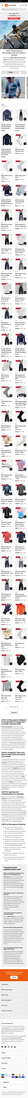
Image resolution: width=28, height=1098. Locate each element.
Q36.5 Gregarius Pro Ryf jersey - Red (6, 547)
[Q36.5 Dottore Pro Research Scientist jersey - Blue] (21, 537)
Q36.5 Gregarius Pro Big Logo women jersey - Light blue (20, 524)
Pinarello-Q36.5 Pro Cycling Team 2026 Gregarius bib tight (20, 126)
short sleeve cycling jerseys (17, 742)
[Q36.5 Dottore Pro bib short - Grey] (21, 264)
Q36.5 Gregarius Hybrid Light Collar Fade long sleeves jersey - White (21, 403)
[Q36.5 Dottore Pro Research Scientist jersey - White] (21, 239)
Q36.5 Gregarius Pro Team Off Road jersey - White (7, 644)
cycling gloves (20, 817)
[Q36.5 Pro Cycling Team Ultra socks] (21, 140)
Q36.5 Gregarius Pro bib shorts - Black (20, 298)
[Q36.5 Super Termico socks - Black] (21, 686)
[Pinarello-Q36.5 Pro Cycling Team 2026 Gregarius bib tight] (21, 115)
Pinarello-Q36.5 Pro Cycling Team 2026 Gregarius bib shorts (6, 350)
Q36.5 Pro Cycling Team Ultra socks (19, 150)
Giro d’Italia (23, 1036)
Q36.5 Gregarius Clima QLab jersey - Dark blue (7, 500)
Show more (14, 712)
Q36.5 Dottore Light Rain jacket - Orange (20, 619)
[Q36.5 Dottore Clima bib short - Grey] (21, 562)
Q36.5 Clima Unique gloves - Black (20, 670)
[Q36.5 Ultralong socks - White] (7, 166)
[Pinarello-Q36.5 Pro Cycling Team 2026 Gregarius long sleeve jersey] (21, 339)
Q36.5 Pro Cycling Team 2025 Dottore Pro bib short (21, 596)
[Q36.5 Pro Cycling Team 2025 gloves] (21, 190)
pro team (22, 1028)
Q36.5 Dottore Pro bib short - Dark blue (6, 274)
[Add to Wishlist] (11, 111)
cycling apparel (5, 1028)
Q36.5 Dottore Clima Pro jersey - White (20, 323)
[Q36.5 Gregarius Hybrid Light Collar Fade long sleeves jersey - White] (21, 392)
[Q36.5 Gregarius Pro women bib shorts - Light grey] (7, 584)
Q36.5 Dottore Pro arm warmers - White (20, 451)
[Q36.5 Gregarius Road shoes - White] (7, 465)
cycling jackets (5, 788)
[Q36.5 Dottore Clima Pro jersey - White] (21, 313)
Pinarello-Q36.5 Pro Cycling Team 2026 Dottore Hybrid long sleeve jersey (6, 152)
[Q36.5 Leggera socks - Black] (21, 416)
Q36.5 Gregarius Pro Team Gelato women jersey (6, 452)
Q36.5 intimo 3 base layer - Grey (6, 696)
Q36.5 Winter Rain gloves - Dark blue (5, 619)
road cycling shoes (17, 821)
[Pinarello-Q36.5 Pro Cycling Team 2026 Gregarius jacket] (7, 115)
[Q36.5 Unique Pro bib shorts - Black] (7, 239)
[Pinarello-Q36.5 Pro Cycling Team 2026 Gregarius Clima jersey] (7, 190)
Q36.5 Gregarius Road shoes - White (6, 475)
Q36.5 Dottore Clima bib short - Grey (20, 572)
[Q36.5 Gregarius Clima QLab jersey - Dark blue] (7, 490)
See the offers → (14, 18)
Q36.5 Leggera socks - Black (20, 426)
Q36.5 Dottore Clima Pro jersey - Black (6, 523)
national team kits (8, 1029)
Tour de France (5, 1037)
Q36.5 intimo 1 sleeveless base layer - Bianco (7, 671)
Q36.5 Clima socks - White (20, 644)
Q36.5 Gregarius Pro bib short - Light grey (20, 225)
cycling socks (4, 819)
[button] (25, 5)
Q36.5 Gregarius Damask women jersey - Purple (20, 476)
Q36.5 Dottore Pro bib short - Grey (20, 274)
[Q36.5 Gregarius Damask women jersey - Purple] (21, 465)
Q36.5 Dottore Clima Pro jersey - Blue (20, 500)
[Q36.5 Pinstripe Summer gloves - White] (7, 365)
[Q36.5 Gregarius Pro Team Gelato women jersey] (7, 441)
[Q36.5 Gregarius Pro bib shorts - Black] (21, 288)
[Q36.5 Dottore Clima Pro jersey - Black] (7, 512)
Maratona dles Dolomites (15, 1037)
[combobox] (14, 9)
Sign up (14, 977)
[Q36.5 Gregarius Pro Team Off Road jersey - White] (7, 633)
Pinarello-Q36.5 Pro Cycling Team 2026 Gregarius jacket (6, 126)
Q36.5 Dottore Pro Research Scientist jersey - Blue (20, 548)
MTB (20, 1029)
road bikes (15, 1029)
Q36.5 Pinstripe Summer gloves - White (5, 376)
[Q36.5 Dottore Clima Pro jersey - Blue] (21, 490)
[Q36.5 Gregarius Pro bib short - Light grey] (21, 215)
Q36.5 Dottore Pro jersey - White (5, 298)
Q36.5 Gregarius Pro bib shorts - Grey (6, 426)
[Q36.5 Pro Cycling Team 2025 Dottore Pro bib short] (21, 584)
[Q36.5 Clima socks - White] (21, 633)
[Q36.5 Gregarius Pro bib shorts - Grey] (7, 416)
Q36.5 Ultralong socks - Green (6, 402)
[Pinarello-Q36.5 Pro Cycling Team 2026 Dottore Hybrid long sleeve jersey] (7, 139)
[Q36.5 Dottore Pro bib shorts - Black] (7, 215)
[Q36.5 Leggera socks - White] (21, 166)
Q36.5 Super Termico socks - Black (20, 696)
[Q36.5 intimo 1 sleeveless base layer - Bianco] (7, 660)
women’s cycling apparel (16, 845)
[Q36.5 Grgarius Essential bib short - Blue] (7, 313)
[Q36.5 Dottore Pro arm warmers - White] (21, 441)
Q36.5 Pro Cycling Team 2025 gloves (19, 200)
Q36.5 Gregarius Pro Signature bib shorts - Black (20, 376)
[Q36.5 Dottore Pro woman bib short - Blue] (7, 562)
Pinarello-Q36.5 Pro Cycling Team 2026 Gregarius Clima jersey (6, 201)
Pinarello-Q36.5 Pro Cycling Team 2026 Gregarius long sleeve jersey (20, 351)
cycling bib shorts (5, 787)
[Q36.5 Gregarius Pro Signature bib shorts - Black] (21, 365)
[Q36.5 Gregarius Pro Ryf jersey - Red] (7, 537)
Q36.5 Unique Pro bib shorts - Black (6, 249)
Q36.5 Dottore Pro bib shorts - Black (6, 225)
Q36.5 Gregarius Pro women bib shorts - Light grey (6, 595)
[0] (23, 5)
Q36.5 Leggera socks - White (20, 176)
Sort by (2, 104)
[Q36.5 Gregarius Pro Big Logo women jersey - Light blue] (21, 513)
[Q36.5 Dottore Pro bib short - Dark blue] (7, 264)
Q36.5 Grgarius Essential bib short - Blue (6, 324)
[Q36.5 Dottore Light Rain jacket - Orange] (21, 609)
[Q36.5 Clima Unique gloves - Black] (21, 660)
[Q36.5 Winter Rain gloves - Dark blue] (7, 609)
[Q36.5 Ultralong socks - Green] (7, 391)
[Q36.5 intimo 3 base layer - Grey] (7, 686)
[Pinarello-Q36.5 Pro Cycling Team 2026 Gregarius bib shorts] (7, 339)
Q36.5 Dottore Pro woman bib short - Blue (7, 572)
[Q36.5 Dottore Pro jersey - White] (7, 288)
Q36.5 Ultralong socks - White (6, 176)
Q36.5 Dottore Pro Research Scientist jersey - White (20, 250)
